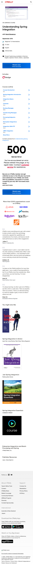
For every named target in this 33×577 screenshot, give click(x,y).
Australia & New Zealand (9, 511)
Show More (6, 135)
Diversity (4, 500)
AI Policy (22, 493)
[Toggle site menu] (2, 2)
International (6, 508)
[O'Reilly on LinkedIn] (9, 475)
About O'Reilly (6, 483)
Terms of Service (6, 561)
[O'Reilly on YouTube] (11, 475)
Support (22, 483)
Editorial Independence (24, 561)
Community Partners (7, 495)
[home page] (9, 2)
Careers (4, 488)
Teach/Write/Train (7, 486)
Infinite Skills (8, 50)
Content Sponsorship (8, 503)
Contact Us (23, 486)
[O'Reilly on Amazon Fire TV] (7, 542)
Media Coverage (6, 493)
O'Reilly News (5, 491)
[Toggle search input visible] (31, 2)
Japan (3, 513)
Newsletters (23, 488)
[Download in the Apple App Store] (7, 528)
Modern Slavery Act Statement (9, 563)
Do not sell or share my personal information (12, 553)
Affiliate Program (6, 498)
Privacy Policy (23, 491)
